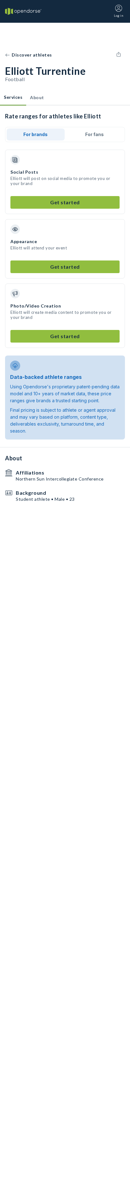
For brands (35, 134)
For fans (94, 134)
